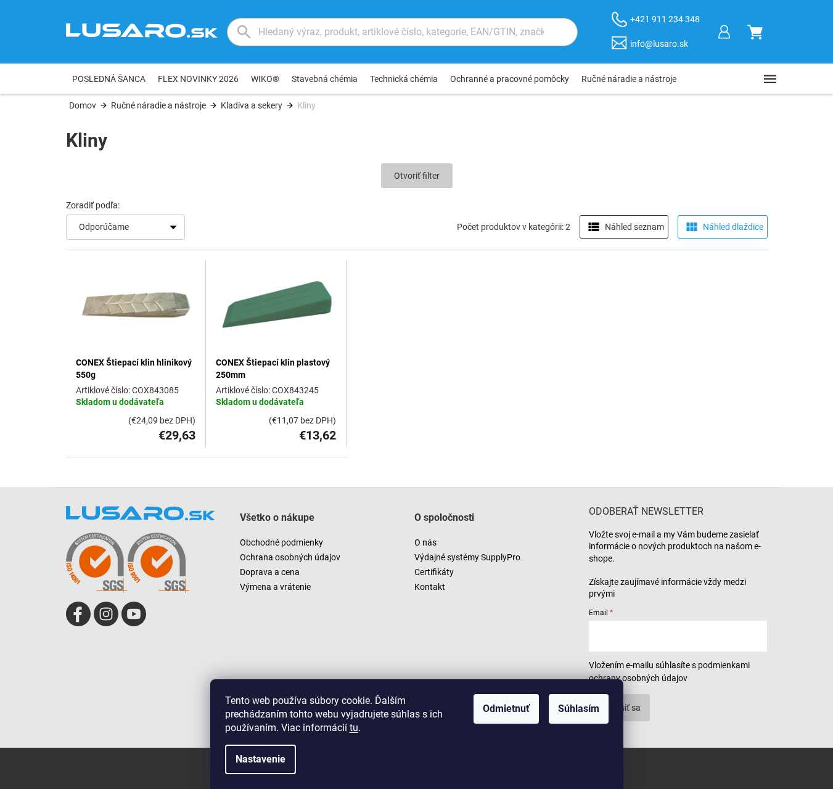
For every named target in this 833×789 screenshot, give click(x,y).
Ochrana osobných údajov (290, 557)
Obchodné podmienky (281, 542)
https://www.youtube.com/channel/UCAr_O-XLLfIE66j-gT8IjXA (133, 614)
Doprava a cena (270, 572)
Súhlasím (578, 708)
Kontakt (429, 587)
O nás (425, 542)
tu (354, 728)
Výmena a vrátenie (275, 587)
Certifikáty (434, 572)
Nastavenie (260, 759)
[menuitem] (109, 78)
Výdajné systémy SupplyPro (467, 557)
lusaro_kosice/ (106, 614)
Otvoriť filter (417, 176)
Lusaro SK (78, 614)
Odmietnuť (506, 708)
